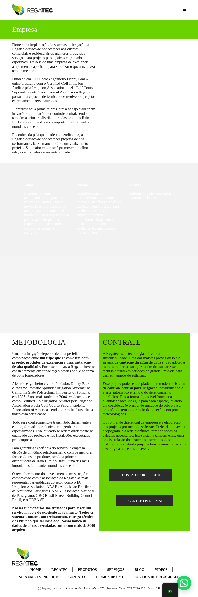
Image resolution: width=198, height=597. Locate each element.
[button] (184, 583)
